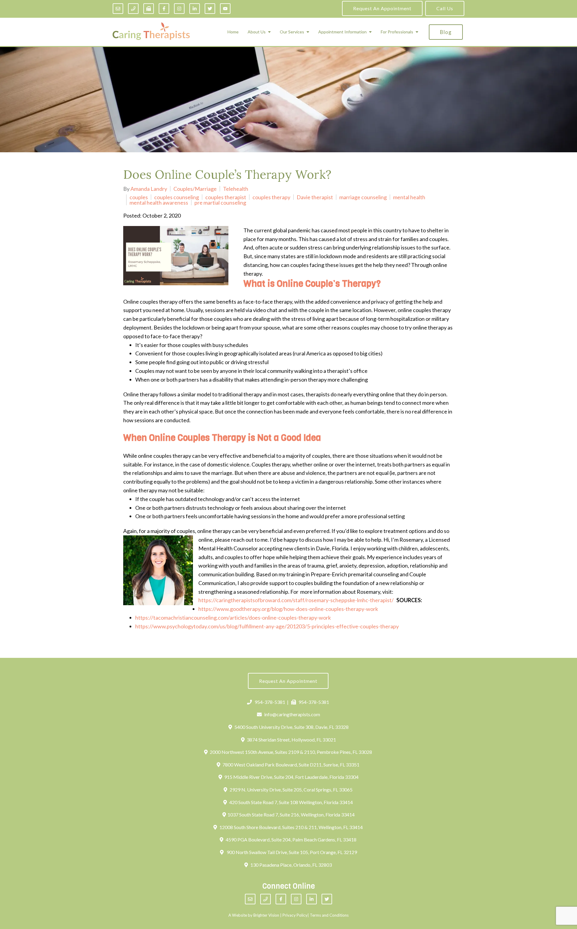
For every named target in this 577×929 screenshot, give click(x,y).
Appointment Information (342, 31)
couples (139, 197)
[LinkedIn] (194, 8)
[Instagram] (179, 8)
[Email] (118, 8)
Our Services (292, 31)
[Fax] (148, 8)
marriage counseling (363, 197)
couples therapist (225, 197)
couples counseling (176, 197)
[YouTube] (225, 8)
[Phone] (133, 8)
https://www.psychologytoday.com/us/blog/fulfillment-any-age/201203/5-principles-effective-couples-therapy (267, 626)
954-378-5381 (270, 702)
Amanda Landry (148, 188)
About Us (257, 31)
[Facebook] (164, 8)
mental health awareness (159, 202)
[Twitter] (210, 8)
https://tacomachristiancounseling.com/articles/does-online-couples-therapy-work (233, 617)
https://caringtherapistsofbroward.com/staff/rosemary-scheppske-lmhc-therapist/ (296, 600)
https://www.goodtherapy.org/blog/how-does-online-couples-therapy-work (288, 608)
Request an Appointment (382, 8)
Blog (446, 32)
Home (233, 31)
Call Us (444, 8)
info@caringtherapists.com (292, 714)
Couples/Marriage (195, 188)
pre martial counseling (220, 202)
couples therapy (271, 197)
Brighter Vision (266, 915)
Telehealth (235, 188)
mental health (409, 197)
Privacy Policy (294, 915)
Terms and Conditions (329, 915)
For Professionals (397, 31)
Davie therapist (315, 197)
